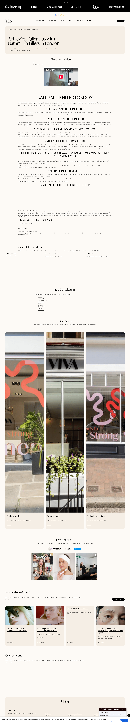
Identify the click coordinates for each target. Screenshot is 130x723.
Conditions (52, 20)
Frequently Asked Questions (75, 713)
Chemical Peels (41, 306)
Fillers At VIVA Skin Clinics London (97, 146)
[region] (65, 720)
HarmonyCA (41, 310)
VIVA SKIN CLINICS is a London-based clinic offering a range (32, 132)
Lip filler (68, 114)
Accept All (124, 720)
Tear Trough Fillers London (77, 608)
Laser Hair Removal (42, 300)
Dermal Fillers (41, 302)
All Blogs (10, 29)
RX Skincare (40, 305)
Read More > (10, 642)
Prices (88, 20)
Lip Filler (40, 297)
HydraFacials (41, 298)
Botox (39, 303)
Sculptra (40, 308)
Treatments (40, 20)
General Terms (71, 715)
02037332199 (96, 250)
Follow (78, 549)
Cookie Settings (116, 720)
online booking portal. (87, 165)
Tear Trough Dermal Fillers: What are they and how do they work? (110, 630)
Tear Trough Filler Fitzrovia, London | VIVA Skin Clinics (17, 629)
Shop (71, 20)
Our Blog (80, 20)
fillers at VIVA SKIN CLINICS (41, 163)
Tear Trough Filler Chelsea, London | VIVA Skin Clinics (47, 629)
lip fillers (24, 112)
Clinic (63, 20)
